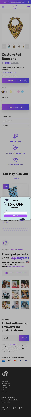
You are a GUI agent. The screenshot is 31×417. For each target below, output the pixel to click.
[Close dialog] (29, 198)
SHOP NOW (15, 216)
